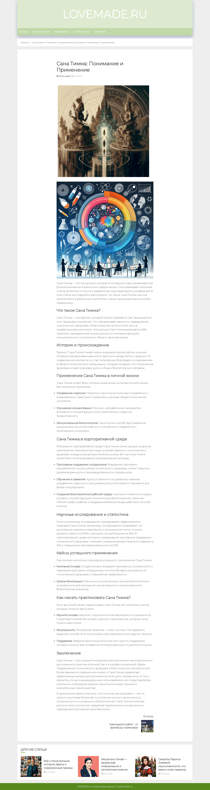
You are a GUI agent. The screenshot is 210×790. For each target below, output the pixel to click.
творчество (81, 31)
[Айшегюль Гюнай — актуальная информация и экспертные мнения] (88, 766)
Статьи (23, 31)
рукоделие (61, 31)
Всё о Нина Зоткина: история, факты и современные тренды (58, 764)
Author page (41, 31)
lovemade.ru (105, 14)
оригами (100, 31)
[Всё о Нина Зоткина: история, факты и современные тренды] (31, 766)
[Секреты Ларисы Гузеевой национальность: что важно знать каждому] (145, 766)
